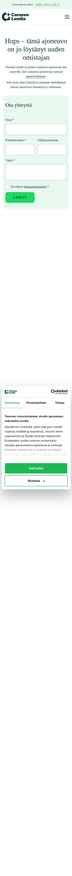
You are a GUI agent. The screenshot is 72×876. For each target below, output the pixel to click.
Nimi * (9, 133)
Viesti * (10, 173)
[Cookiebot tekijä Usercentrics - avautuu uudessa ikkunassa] (51, 392)
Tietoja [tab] (59, 402)
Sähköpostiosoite (50, 153)
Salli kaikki (36, 468)
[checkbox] (7, 199)
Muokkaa (34, 480)
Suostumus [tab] (12, 402)
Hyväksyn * (33, 199)
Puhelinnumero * (17, 153)
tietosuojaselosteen (39, 199)
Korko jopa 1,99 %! (49, 4)
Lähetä (20, 210)
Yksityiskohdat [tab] (36, 402)
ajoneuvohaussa (35, 84)
